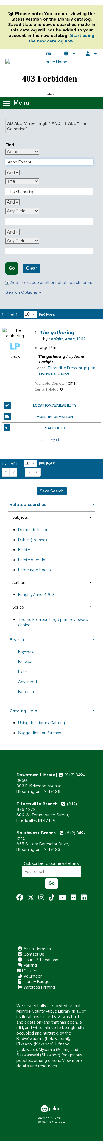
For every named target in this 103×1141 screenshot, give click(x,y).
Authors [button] (19, 582)
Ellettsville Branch (36, 804)
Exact (23, 672)
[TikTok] (51, 897)
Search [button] (17, 639)
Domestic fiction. (33, 529)
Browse (25, 661)
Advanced (27, 682)
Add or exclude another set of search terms (50, 282)
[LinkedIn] (84, 897)
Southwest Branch (36, 833)
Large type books (34, 570)
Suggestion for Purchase (41, 733)
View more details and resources (49, 1063)
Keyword (26, 651)
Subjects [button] (20, 517)
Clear (31, 268)
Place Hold (54, 428)
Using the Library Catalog (41, 722)
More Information (55, 416)
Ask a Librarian (37, 949)
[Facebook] (19, 897)
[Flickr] (73, 897)
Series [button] (18, 607)
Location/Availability (54, 405)
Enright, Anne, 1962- (37, 594)
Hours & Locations (40, 960)
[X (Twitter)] (30, 897)
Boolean (26, 692)
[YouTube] (62, 897)
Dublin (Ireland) (32, 540)
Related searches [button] (28, 504)
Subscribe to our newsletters (51, 863)
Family (24, 549)
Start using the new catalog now (61, 38)
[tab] (51, 504)
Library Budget (37, 981)
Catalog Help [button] (23, 711)
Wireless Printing (39, 987)
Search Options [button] (21, 292)
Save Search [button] (51, 491)
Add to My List (51, 439)
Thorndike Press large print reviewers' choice (53, 622)
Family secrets (31, 560)
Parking (30, 965)
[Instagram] (41, 897)
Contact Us (33, 954)
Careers (30, 970)
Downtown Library (35, 775)
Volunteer (32, 976)
